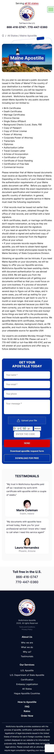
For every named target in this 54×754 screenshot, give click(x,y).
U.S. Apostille (27, 670)
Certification (27, 679)
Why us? (27, 651)
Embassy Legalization (27, 684)
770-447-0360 (37, 27)
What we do (27, 647)
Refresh (37, 429)
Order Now (27, 715)
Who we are (27, 642)
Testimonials (27, 656)
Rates (27, 711)
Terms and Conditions (27, 627)
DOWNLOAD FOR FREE (27, 458)
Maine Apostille (28, 35)
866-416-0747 (16, 27)
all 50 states (32, 3)
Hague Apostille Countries (27, 693)
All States (12, 35)
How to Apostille (27, 702)
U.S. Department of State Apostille (27, 675)
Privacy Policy (27, 629)
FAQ (27, 706)
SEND (27, 443)
